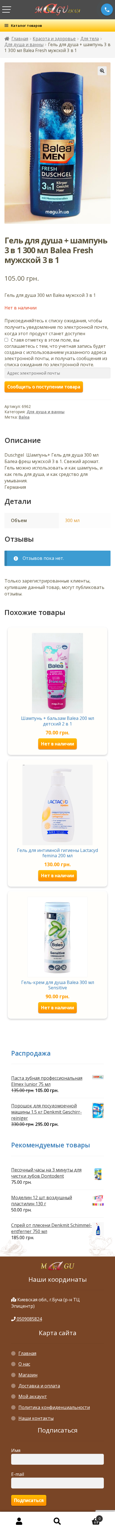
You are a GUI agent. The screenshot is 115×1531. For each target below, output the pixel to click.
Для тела (89, 39)
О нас (24, 1364)
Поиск (57, 1521)
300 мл (72, 520)
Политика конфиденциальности (54, 1407)
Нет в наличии (57, 744)
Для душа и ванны (24, 45)
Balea (24, 417)
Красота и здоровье (54, 39)
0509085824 (29, 1319)
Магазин (27, 1375)
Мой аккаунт (32, 1396)
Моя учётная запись (19, 1521)
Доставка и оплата (39, 1386)
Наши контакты (36, 1418)
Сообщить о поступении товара (43, 387)
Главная (19, 39)
